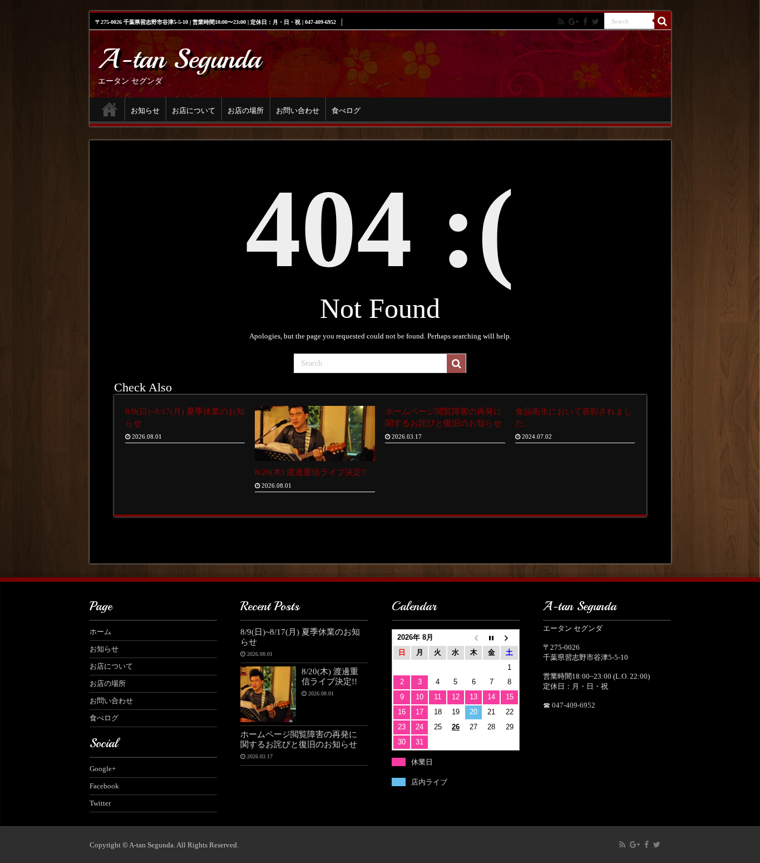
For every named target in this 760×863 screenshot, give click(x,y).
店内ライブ (429, 782)
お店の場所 (246, 110)
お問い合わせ (297, 110)
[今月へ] (491, 638)
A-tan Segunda (179, 58)
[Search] (662, 21)
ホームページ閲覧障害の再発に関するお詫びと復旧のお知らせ (298, 739)
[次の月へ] (509, 638)
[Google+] (573, 21)
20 (473, 712)
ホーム (109, 109)
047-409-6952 (573, 705)
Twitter (100, 803)
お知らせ (145, 110)
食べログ (346, 110)
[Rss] (561, 21)
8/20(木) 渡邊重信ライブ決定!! (311, 472)
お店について (193, 110)
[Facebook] (585, 21)
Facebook (104, 786)
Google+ (103, 768)
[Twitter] (595, 21)
